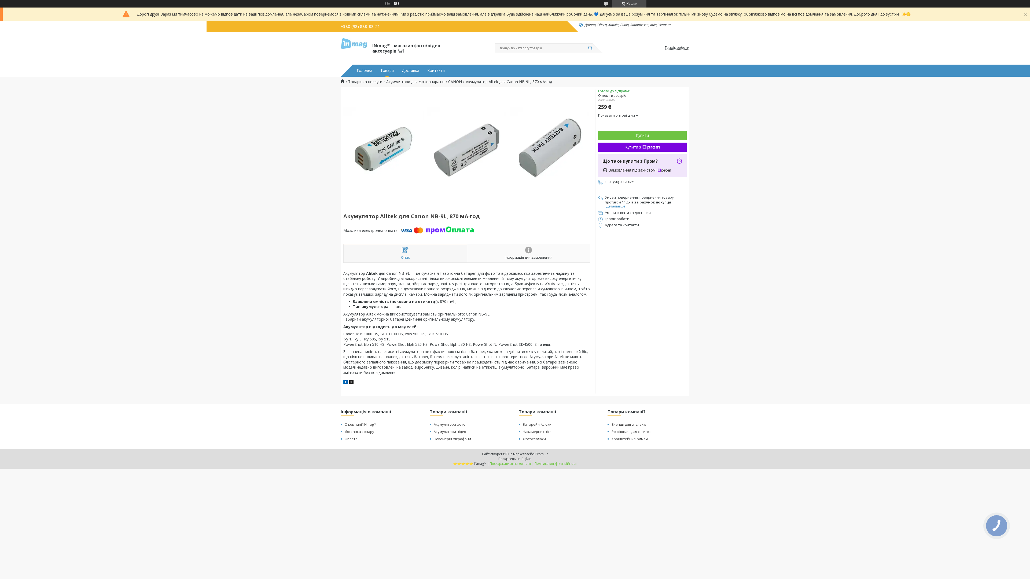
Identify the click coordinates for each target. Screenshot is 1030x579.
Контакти (436, 70)
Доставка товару (359, 431)
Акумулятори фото (449, 424)
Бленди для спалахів (629, 424)
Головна (364, 70)
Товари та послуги (365, 81)
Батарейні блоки (537, 424)
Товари (387, 70)
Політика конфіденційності (556, 463)
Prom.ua (541, 454)
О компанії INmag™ (360, 424)
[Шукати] (590, 48)
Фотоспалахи (534, 438)
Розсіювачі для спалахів (632, 431)
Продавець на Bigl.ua (515, 458)
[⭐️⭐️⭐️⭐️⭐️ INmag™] (354, 47)
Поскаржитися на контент (510, 463)
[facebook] (345, 382)
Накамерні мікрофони (452, 438)
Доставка (410, 70)
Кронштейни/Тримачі (630, 438)
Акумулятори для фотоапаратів (415, 81)
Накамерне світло (538, 431)
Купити (642, 135)
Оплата (351, 438)
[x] (351, 382)
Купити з (633, 147)
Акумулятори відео (450, 431)
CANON (455, 81)
